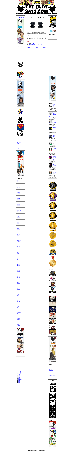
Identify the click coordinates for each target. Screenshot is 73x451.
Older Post (44, 47)
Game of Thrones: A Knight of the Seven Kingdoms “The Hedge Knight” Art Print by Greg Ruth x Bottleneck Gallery (52, 114)
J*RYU (17, 233)
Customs (29, 13)
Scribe (17, 300)
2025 (18, 386)
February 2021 (19, 372)
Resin (25, 13)
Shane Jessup (18, 301)
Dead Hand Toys (19, 210)
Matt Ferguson (18, 263)
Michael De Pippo (19, 269)
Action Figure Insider (19, 141)
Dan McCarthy (18, 204)
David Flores (18, 209)
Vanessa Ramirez (21, 69)
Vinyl (21, 13)
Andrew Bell (18, 186)
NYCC (55, 13)
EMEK (17, 215)
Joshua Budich (18, 246)
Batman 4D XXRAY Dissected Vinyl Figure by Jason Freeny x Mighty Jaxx (54, 165)
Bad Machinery (51, 365)
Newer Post (28, 47)
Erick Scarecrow (18, 217)
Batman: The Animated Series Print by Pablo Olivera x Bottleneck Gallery (54, 136)
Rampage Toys (18, 289)
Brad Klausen (18, 192)
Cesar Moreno (18, 198)
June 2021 (19, 376)
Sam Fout (18, 295)
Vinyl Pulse (18, 148)
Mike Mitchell (18, 270)
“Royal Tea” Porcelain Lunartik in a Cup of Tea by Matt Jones (54, 121)
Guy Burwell (18, 228)
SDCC (51, 13)
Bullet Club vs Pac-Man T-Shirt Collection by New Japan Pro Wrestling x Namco (54, 129)
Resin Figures (37, 44)
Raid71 (17, 288)
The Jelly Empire (19, 312)
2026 (18, 387)
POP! (36, 13)
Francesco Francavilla (19, 221)
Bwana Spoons (18, 197)
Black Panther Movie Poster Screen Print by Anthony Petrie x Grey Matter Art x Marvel (54, 158)
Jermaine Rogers (19, 240)
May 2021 (19, 375)
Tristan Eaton (18, 319)
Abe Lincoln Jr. (18, 181)
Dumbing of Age (51, 370)
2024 (18, 385)
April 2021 (19, 374)
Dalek (17, 203)
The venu (40, 44)
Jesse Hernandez (19, 241)
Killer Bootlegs (18, 253)
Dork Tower (50, 369)
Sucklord (18, 306)
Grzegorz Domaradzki (19, 227)
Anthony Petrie (18, 187)
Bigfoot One (18, 191)
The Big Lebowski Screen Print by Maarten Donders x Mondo (54, 173)
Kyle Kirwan (33, 44)
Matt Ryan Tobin (18, 265)
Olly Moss (18, 282)
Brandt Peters (18, 193)
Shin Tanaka (20, 77)
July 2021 (19, 377)
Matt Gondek (18, 264)
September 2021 (20, 379)
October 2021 (19, 380)
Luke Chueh (18, 257)
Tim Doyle (18, 313)
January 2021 (19, 371)
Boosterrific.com (20, 115)
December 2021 (20, 382)
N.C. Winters (18, 275)
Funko (33, 13)
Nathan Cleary (18, 276)
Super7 (17, 307)
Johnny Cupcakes (19, 245)
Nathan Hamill (18, 277)
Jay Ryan (18, 235)
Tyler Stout (18, 320)
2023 (18, 384)
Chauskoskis (18, 199)
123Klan (18, 180)
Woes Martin (18, 325)
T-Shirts (40, 13)
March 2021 (19, 373)
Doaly (17, 211)
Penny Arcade (50, 371)
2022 (18, 383)
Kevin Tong (18, 251)
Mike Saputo (18, 271)
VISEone (18, 324)
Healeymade (18, 229)
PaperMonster (18, 283)
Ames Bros (18, 185)
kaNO (17, 247)
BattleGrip (18, 143)
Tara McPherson (18, 308)
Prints (44, 13)
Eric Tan (18, 216)
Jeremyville (18, 239)
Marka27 (18, 259)
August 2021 (19, 378)
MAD (17, 258)
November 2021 (20, 381)
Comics (48, 13)
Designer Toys (30, 44)
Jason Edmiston (18, 234)
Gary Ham (18, 223)
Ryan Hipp (18, 294)
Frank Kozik (18, 222)
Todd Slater (18, 314)
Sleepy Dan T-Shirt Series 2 (54, 142)
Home (18, 13)
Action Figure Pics (19, 142)
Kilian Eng (18, 252)
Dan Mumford (18, 205)
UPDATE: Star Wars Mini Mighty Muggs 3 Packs (54, 105)
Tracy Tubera (18, 318)
